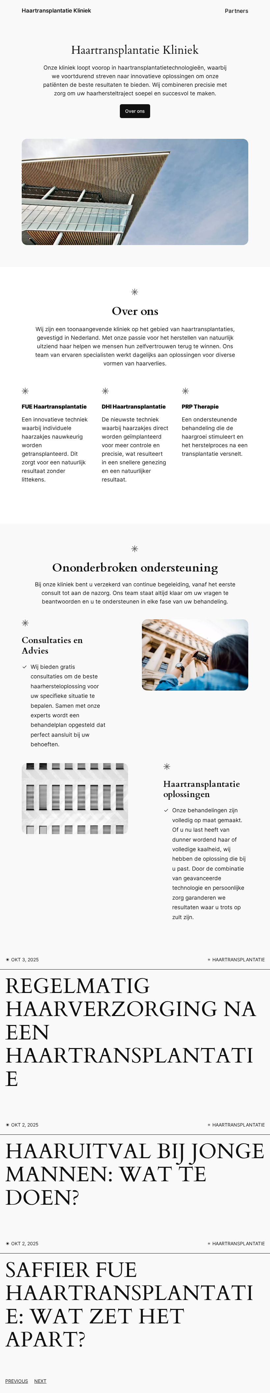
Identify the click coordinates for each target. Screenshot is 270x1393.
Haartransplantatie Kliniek (56, 10)
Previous (16, 1381)
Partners (236, 11)
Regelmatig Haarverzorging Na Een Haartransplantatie (130, 1033)
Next (40, 1381)
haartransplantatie (238, 959)
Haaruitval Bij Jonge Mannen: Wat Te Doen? (135, 1175)
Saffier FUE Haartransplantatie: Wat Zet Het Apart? (129, 1305)
